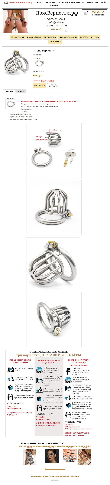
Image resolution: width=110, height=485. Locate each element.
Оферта (33, 476)
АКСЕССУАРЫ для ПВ (68, 37)
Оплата (38, 3)
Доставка (50, 3)
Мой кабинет (75, 476)
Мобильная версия (19, 3)
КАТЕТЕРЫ (84, 37)
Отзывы (21, 91)
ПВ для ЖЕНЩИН (34, 37)
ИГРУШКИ (95, 37)
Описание (9, 91)
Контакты (92, 3)
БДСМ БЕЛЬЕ (55, 42)
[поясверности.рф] (15, 32)
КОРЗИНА (98, 11)
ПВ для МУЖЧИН (17, 37)
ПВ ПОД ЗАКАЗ (50, 37)
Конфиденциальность (71, 3)
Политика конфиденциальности (55, 469)
